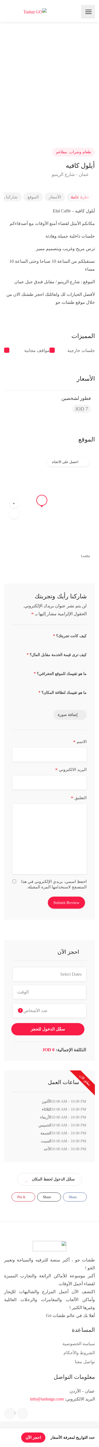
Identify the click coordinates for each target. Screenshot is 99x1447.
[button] (14, 503)
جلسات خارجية (81, 350)
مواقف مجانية (37, 350)
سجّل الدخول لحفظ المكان (53, 1179)
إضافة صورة (68, 715)
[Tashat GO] (35, 12)
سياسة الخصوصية (78, 1343)
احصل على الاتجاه (65, 462)
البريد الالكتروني (71, 770)
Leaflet (85, 556)
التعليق (79, 798)
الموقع (33, 197)
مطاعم (61, 152)
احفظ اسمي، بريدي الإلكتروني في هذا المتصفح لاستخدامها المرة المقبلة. (54, 884)
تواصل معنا (85, 1361)
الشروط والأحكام (79, 1352)
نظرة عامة (80, 197)
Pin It (21, 1197)
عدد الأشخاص (34, 1010)
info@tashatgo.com (47, 1399)
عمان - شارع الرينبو (71, 174)
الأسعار (55, 197)
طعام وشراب (80, 152)
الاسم (80, 742)
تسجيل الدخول (8, 11)
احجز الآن (33, 1438)
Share (73, 1197)
